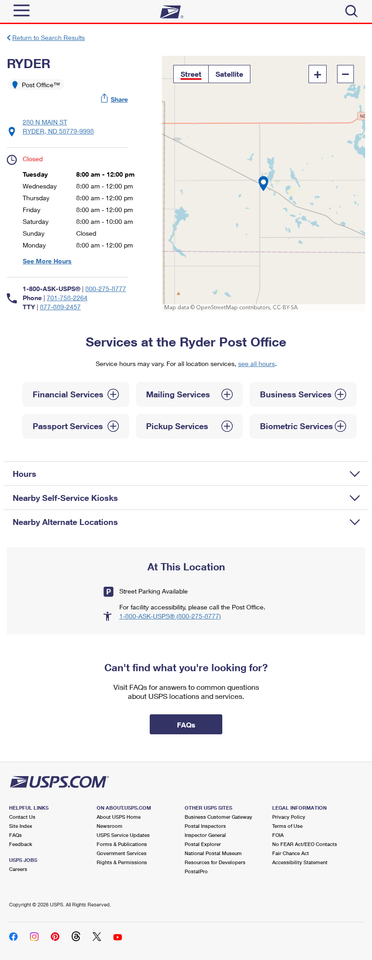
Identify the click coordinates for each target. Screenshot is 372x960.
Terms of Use (287, 826)
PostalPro (196, 871)
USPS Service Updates (123, 835)
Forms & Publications (122, 844)
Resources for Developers (215, 862)
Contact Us (22, 817)
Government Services (122, 853)
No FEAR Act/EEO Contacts (304, 844)
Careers (18, 869)
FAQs (15, 835)
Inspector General (205, 835)
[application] (263, 184)
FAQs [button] (186, 724)
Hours (24, 474)
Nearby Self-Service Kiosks (65, 498)
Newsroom (109, 826)
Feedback (20, 844)
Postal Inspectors (205, 826)
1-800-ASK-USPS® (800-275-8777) (170, 616)
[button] (115, 99)
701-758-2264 (67, 298)
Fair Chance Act (290, 853)
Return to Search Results (48, 37)
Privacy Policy (288, 817)
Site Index (20, 826)
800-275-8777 (105, 288)
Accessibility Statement (300, 862)
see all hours (256, 363)
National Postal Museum (213, 853)
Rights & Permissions (122, 862)
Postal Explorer (203, 844)
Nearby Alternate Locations (65, 522)
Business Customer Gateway (218, 817)
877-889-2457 (60, 307)
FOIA (278, 835)
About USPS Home (119, 817)
